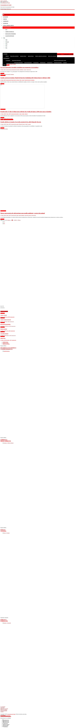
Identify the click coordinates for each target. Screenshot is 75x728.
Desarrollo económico (14, 56)
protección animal (28, 215)
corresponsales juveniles (15, 69)
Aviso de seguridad (3, 710)
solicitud (26, 113)
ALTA (6, 29)
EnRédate (21, 69)
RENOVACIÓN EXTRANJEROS (10, 33)
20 (15, 220)
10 (14, 220)
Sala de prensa (2, 75)
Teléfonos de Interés (6, 343)
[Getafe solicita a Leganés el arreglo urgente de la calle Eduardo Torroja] (6, 118)
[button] (5, 716)
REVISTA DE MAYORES (5, 324)
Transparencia (49, 62)
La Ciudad (5, 54)
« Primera (8, 220)
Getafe (25, 69)
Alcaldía (1, 119)
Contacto (65, 62)
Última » (19, 220)
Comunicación (8, 69)
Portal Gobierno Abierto (8, 25)
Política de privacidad (4, 708)
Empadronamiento (7, 27)
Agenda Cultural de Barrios (5, 319)
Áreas (4, 64)
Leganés (29, 124)
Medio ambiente (3, 210)
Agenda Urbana (31, 56)
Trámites (5, 19)
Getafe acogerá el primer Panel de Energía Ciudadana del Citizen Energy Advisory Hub (25, 77)
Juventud (7, 65)
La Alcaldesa (8, 60)
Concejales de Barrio (4, 333)
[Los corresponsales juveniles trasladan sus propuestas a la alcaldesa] (11, 64)
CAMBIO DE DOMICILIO (9, 31)
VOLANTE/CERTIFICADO (9, 35)
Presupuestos (36, 62)
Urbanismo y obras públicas (8, 119)
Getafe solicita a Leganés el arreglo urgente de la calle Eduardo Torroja (20, 122)
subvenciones (33, 215)
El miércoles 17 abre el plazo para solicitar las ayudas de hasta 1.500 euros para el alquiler (25, 111)
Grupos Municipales (28, 62)
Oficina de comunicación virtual (60, 60)
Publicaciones (2, 313)
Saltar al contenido (3, 0)
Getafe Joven (28, 69)
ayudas (20, 113)
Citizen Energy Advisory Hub (16, 80)
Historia (7, 56)
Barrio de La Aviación (52, 56)
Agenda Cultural (23, 56)
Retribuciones (42, 62)
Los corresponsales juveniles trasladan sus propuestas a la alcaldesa (19, 67)
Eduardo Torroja (22, 124)
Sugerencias (5, 21)
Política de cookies (3, 709)
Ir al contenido (2, 715)
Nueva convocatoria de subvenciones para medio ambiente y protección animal (22, 213)
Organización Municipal (16, 60)
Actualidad (5, 16)
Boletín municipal (3, 329)
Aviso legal (2, 707)
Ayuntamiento (6, 58)
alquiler (17, 113)
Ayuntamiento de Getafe (5, 5)
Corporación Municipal (18, 62)
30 (16, 220)
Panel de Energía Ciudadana (29, 80)
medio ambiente (21, 215)
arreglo (17, 124)
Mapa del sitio (37, 712)
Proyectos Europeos (58, 62)
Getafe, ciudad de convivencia (41, 56)
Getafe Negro (2, 338)
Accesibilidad (2, 706)
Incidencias (5, 23)
